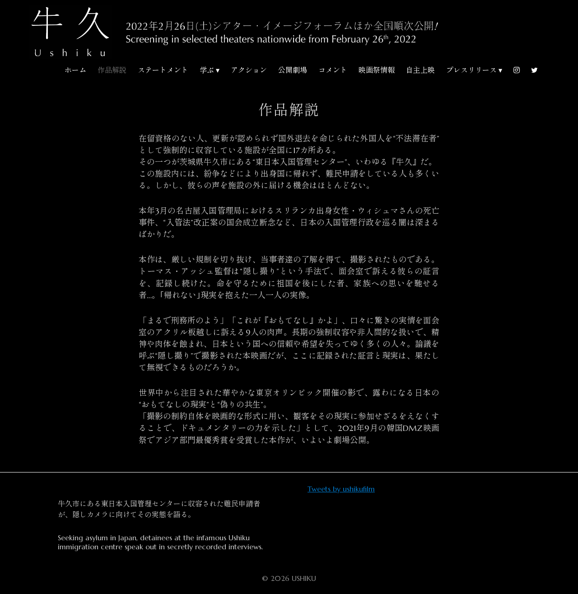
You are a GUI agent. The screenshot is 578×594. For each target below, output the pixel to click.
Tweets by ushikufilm (341, 488)
